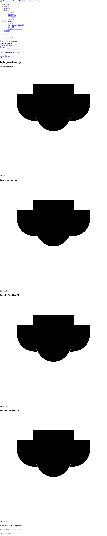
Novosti (6, 6)
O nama (11, 12)
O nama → (3, 47)
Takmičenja (8, 21)
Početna (6, 4)
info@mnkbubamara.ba (13, 49)
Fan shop (7, 8)
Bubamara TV (5, 34)
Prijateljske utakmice (15, 29)
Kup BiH (11, 27)
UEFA (10, 23)
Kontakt (7, 31)
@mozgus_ (9, 533)
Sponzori (11, 19)
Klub (6, 10)
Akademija (12, 17)
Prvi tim (11, 14)
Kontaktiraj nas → (6, 56)
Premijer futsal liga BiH (16, 25)
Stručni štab (12, 16)
